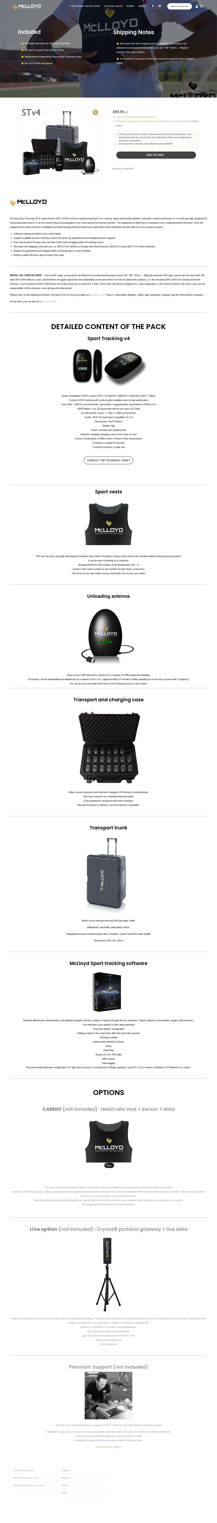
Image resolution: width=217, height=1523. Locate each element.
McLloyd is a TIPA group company (28, 1485)
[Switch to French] (152, 6)
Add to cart (155, 155)
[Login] (196, 6)
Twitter (64, 1492)
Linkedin (65, 1485)
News (130, 6)
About (142, 6)
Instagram (66, 1478)
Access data (113, 6)
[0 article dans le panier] (201, 6)
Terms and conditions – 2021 (26, 1478)
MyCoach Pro (97, 294)
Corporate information (23, 1470)
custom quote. (49, 301)
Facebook (65, 1470)
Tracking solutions (85, 6)
